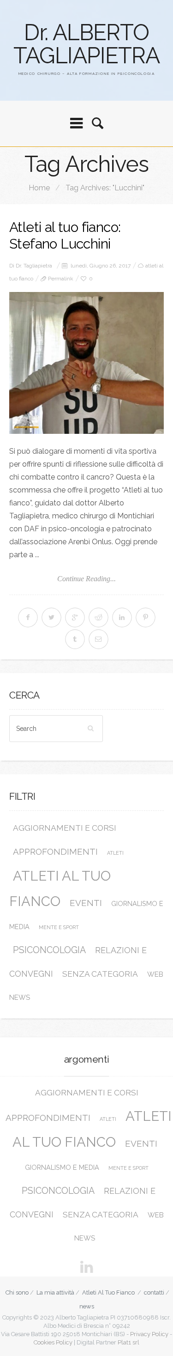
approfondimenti (55, 851)
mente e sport (59, 927)
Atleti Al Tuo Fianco (108, 1292)
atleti (115, 853)
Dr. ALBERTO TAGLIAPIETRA (86, 43)
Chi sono (17, 1292)
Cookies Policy (53, 1342)
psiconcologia (49, 950)
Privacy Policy (149, 1334)
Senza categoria (100, 974)
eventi (86, 903)
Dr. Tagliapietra (34, 265)
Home (39, 187)
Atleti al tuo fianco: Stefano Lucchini (64, 235)
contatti (154, 1292)
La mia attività (55, 1292)
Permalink (60, 278)
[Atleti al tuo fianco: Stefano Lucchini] (86, 363)
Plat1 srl (128, 1342)
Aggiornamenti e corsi (64, 828)
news (86, 1306)
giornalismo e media (62, 1167)
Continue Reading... (86, 579)
